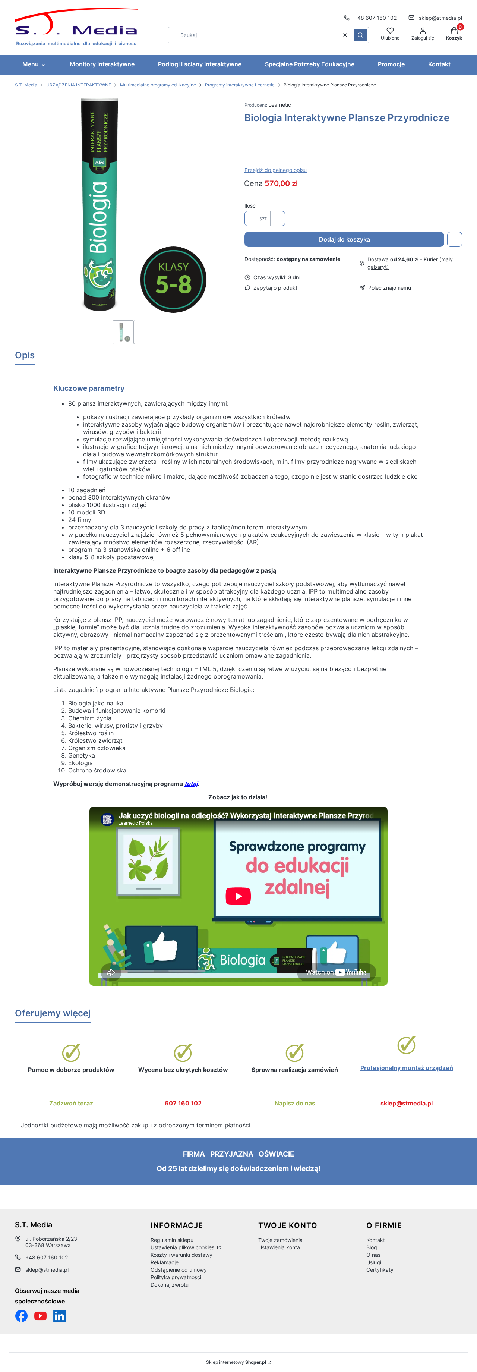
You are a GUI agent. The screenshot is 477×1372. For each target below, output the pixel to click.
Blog (371, 1247)
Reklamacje (165, 1262)
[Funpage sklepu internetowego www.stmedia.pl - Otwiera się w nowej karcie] (21, 1315)
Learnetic (279, 104)
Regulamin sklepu (172, 1240)
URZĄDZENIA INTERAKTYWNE (78, 85)
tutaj (191, 783)
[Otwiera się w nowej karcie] (40, 1315)
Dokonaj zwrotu (170, 1284)
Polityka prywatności (176, 1277)
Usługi (373, 1262)
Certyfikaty (380, 1269)
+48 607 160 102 (375, 18)
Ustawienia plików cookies (183, 1247)
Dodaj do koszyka (344, 239)
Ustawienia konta (279, 1247)
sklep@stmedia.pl (440, 18)
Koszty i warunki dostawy (181, 1255)
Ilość (250, 205)
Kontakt (375, 1240)
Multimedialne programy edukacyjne (158, 85)
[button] (360, 35)
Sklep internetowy (236, 1362)
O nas (373, 1255)
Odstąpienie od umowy (179, 1269)
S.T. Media (26, 85)
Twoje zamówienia (280, 1240)
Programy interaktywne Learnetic (240, 85)
